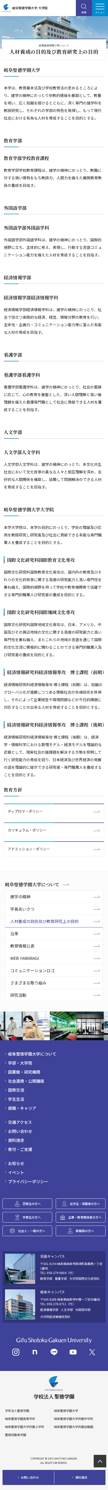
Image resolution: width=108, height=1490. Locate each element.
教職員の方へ (85, 1231)
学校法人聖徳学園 (17, 1410)
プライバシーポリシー (28, 1181)
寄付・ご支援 (20, 1149)
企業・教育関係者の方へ (84, 1217)
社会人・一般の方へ (31, 1231)
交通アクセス (20, 1122)
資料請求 (16, 1140)
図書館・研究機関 (24, 1072)
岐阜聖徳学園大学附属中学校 (73, 1418)
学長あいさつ (22, 909)
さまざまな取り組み (28, 983)
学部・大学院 (20, 1063)
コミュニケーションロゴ (32, 970)
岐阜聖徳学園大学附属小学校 (24, 1426)
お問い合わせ (20, 1131)
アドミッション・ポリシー (29, 848)
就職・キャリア (22, 1108)
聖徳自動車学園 (15, 1434)
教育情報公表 (22, 946)
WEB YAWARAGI (24, 958)
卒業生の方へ (32, 1217)
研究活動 (18, 995)
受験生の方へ (32, 1203)
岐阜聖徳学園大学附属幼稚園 (73, 1426)
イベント (16, 1172)
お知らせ (16, 1163)
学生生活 (16, 1099)
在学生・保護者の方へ (85, 1203)
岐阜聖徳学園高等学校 (20, 1418)
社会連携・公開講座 (26, 1081)
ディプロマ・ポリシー (25, 811)
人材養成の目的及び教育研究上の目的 (44, 921)
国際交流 (16, 1090)
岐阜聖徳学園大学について (32, 884)
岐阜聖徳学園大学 (66, 1410)
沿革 (14, 933)
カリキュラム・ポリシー (27, 830)
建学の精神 (20, 897)
